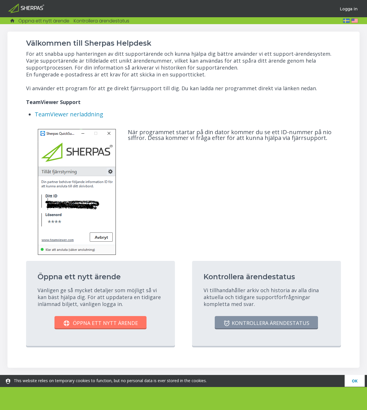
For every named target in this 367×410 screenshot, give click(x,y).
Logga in (349, 8)
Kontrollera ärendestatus (101, 21)
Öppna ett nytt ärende (43, 21)
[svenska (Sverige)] (346, 20)
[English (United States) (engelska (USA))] (354, 20)
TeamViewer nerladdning (69, 114)
